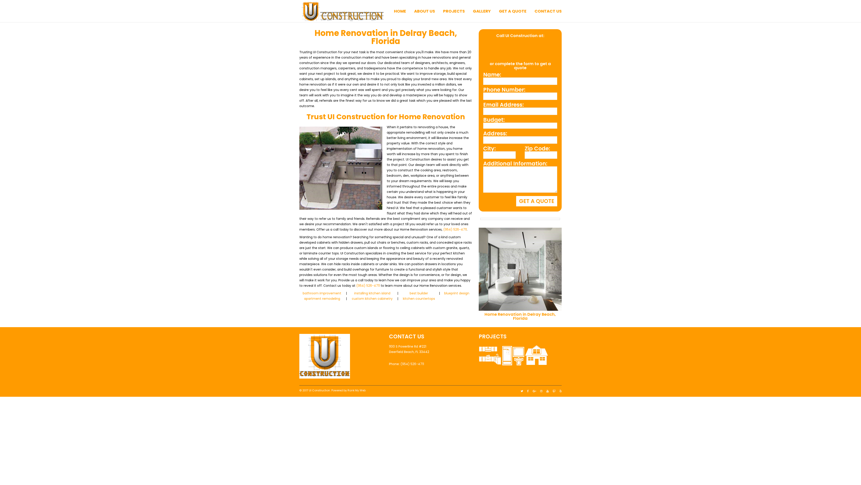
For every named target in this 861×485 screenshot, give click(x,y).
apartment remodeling (322, 298)
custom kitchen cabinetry (372, 298)
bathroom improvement (322, 293)
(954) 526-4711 (455, 229)
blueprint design (456, 293)
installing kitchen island (372, 293)
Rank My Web (357, 390)
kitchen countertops (419, 298)
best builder (419, 293)
